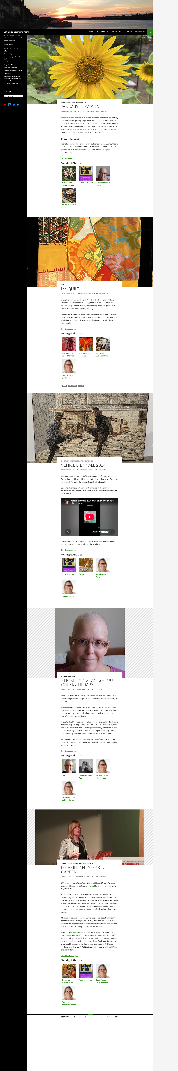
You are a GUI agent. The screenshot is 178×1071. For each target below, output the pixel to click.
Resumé (129, 31)
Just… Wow (7, 62)
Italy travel (82, 461)
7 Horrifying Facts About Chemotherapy (88, 682)
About (91, 31)
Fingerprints (8, 73)
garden (67, 102)
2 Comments (103, 293)
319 (108, 1017)
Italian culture (70, 461)
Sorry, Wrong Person (10, 68)
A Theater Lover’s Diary (11, 84)
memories (72, 386)
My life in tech (140, 31)
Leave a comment (100, 876)
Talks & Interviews (117, 31)
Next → (117, 1017)
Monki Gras (100, 935)
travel (90, 461)
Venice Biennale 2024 (83, 465)
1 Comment (102, 111)
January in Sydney (80, 106)
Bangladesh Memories (11, 65)
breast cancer (70, 676)
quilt (81, 386)
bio (62, 102)
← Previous (64, 1017)
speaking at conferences (86, 909)
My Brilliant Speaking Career (84, 869)
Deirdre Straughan (86, 111)
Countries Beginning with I (16, 31)
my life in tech (70, 863)
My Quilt (70, 288)
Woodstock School (94, 300)
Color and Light (8, 54)
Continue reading (69, 158)
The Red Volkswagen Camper (13, 70)
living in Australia (78, 102)
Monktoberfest (76, 932)
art (64, 386)
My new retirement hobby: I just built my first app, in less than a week (12, 78)
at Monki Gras (111, 947)
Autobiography (102, 31)
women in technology (85, 863)
